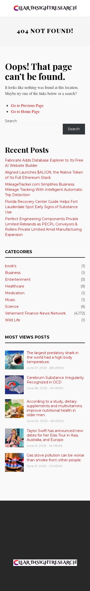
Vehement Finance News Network (35, 313)
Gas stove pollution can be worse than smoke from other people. (55, 457)
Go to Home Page (25, 111)
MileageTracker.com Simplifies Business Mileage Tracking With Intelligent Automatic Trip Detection (43, 189)
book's (10, 266)
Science (12, 306)
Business (12, 272)
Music (10, 300)
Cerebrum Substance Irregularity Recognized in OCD (55, 379)
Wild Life (12, 320)
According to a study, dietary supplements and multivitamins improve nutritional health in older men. (54, 408)
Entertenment (17, 279)
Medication (14, 293)
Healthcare (14, 286)
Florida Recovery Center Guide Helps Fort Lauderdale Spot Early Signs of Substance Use (41, 206)
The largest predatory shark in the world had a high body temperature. (52, 357)
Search (11, 121)
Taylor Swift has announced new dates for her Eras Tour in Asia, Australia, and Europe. (55, 435)
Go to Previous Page (27, 105)
